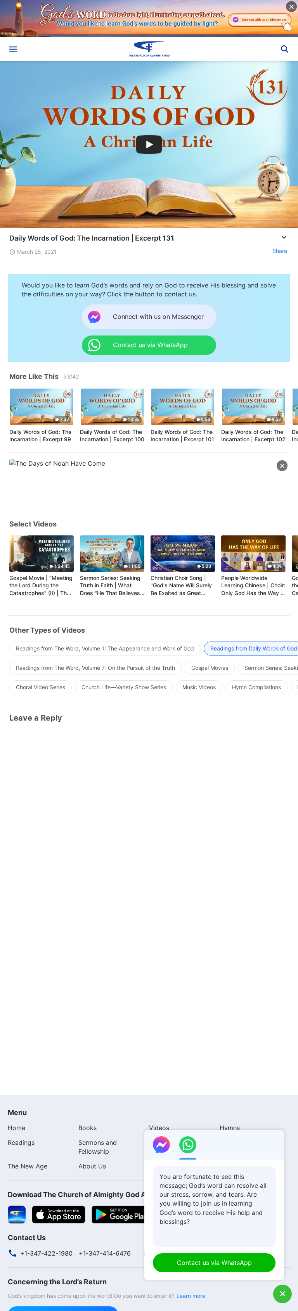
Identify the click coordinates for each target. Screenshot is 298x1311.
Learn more (191, 1295)
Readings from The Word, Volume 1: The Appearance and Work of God (105, 648)
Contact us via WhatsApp (214, 1262)
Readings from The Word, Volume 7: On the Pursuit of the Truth (95, 667)
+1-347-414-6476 (105, 1253)
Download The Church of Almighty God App (81, 1195)
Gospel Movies (209, 667)
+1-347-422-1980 (46, 1253)
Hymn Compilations (256, 687)
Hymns (230, 1128)
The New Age (27, 1166)
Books (87, 1128)
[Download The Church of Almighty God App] (17, 1214)
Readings (21, 1142)
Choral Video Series (40, 687)
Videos (159, 1128)
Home (16, 1128)
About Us (92, 1166)
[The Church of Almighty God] (149, 49)
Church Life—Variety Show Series (123, 687)
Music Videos (199, 687)
